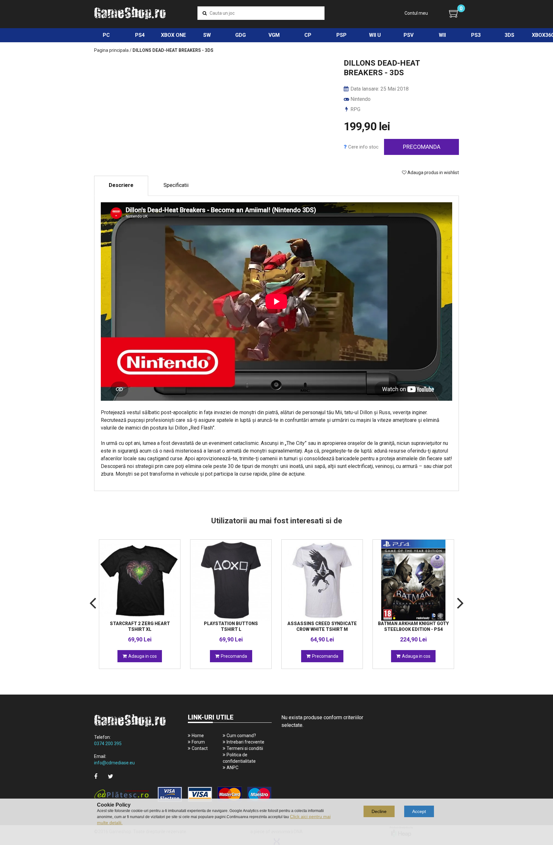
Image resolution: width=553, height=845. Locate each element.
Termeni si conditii (245, 748)
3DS (509, 35)
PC (106, 35)
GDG (240, 35)
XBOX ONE (173, 35)
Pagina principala (111, 50)
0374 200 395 (108, 743)
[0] (454, 13)
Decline (379, 811)
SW (207, 35)
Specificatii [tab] (176, 185)
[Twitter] (110, 776)
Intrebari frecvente (245, 741)
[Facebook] (95, 776)
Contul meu (416, 13)
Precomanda (421, 146)
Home (198, 735)
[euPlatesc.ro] (183, 795)
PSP (341, 35)
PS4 (140, 35)
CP (307, 35)
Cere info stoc (363, 147)
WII (442, 35)
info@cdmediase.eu (114, 762)
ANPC (232, 767)
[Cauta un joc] (205, 13)
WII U (375, 35)
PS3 (476, 35)
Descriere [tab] (121, 185)
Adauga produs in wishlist (432, 172)
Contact (200, 748)
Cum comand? (241, 735)
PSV (408, 35)
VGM (274, 35)
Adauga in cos (142, 656)
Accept (419, 811)
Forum (198, 741)
